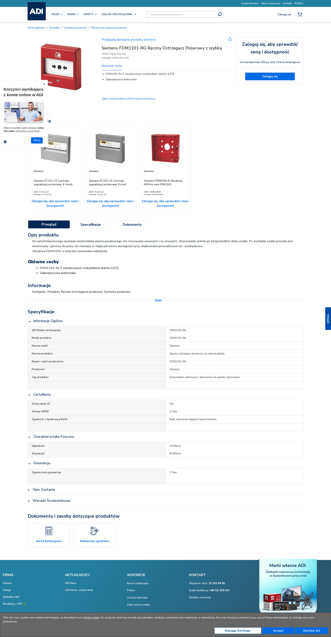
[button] (328, 318)
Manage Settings (238, 631)
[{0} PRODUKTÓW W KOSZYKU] (300, 15)
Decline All (311, 631)
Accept (278, 631)
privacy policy (91, 617)
